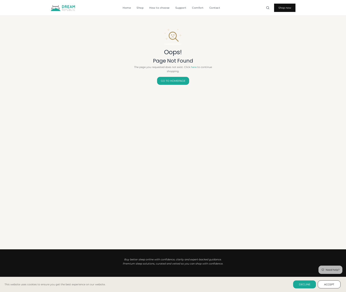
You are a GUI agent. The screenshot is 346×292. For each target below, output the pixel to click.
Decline (304, 284)
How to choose (159, 7)
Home (127, 7)
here (194, 67)
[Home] (63, 7)
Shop (140, 7)
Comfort (198, 7)
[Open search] (267, 7)
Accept (329, 284)
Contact (214, 7)
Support (180, 7)
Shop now (284, 7)
